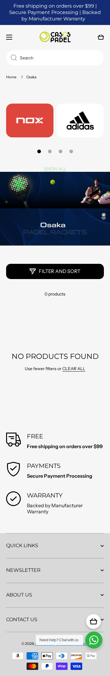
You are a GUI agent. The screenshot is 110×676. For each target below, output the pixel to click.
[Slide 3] (60, 151)
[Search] (11, 57)
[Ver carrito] (93, 621)
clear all (73, 368)
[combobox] (55, 57)
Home (11, 77)
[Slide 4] (71, 151)
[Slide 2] (50, 151)
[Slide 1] (39, 151)
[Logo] (55, 37)
